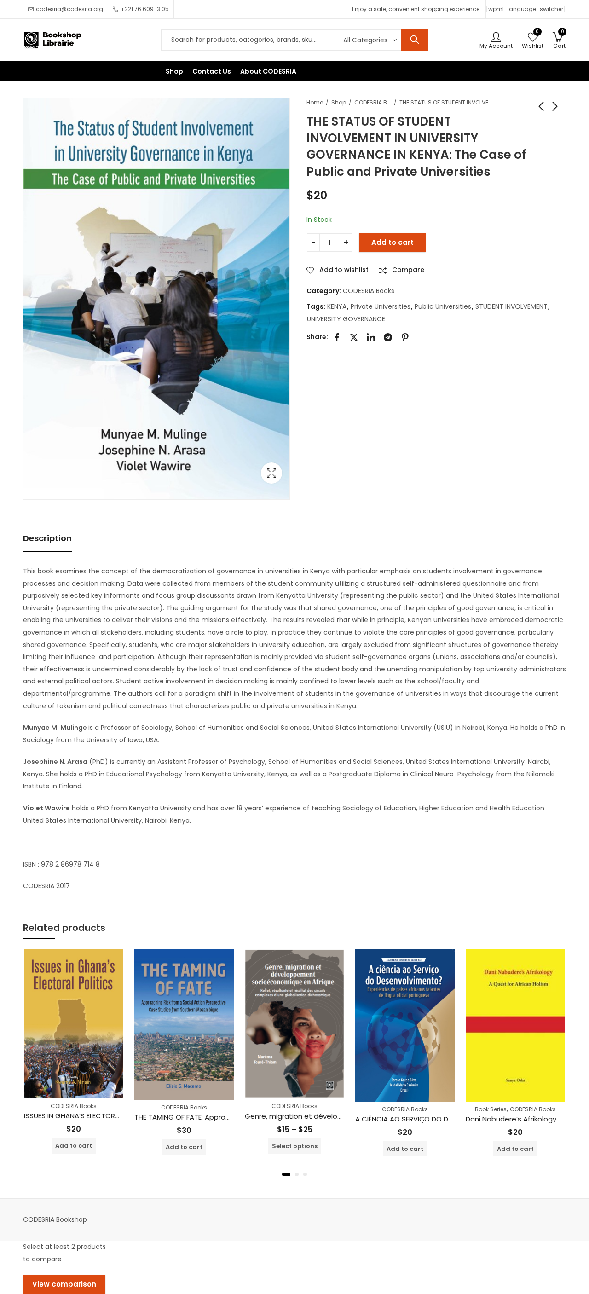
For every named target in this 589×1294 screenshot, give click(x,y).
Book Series (491, 1109)
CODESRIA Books (372, 102)
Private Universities (380, 306)
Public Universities (443, 306)
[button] (286, 1174)
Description (47, 538)
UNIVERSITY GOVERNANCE (346, 319)
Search (414, 40)
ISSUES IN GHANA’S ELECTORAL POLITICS (88, 1116)
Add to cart (392, 242)
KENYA (336, 306)
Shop (338, 102)
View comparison (64, 1284)
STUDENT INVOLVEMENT (511, 306)
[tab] (47, 539)
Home (314, 102)
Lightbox (271, 473)
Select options (295, 1146)
